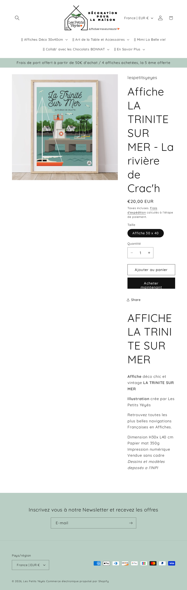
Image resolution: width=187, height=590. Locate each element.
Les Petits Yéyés (34, 581)
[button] (17, 18)
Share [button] (136, 300)
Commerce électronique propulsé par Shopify (77, 581)
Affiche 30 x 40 (145, 233)
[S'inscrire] (131, 523)
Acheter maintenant (151, 285)
